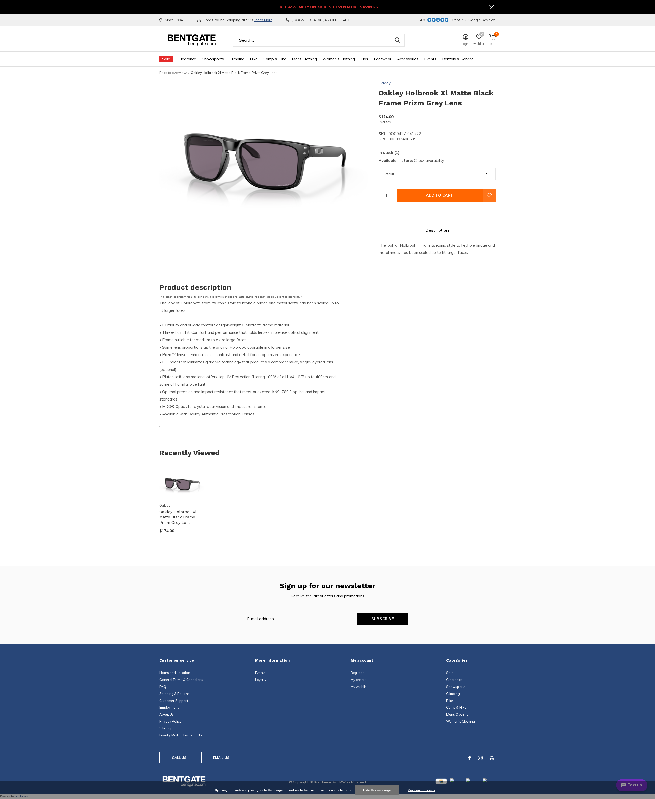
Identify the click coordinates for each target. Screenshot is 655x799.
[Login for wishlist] (489, 195)
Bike (254, 59)
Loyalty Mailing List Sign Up (180, 735)
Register (357, 673)
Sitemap (165, 728)
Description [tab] (437, 230)
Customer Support (173, 700)
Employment (169, 707)
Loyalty (260, 680)
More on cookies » (421, 790)
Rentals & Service (458, 59)
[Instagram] (480, 757)
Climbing (237, 59)
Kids (364, 59)
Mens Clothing (304, 59)
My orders (358, 680)
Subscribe (382, 618)
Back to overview (173, 73)
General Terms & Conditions (181, 680)
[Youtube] (492, 757)
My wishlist (359, 687)
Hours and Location (174, 673)
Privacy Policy (170, 721)
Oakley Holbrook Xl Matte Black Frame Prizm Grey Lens (177, 517)
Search (397, 40)
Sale (166, 59)
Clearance (187, 59)
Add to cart (439, 195)
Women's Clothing (339, 59)
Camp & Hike (274, 59)
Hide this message (377, 790)
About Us (166, 714)
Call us (179, 758)
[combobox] (319, 40)
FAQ (162, 687)
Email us (221, 758)
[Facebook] (469, 757)
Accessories (408, 59)
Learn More (263, 20)
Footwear (382, 59)
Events (430, 59)
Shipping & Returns (174, 694)
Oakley (385, 83)
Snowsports (213, 59)
